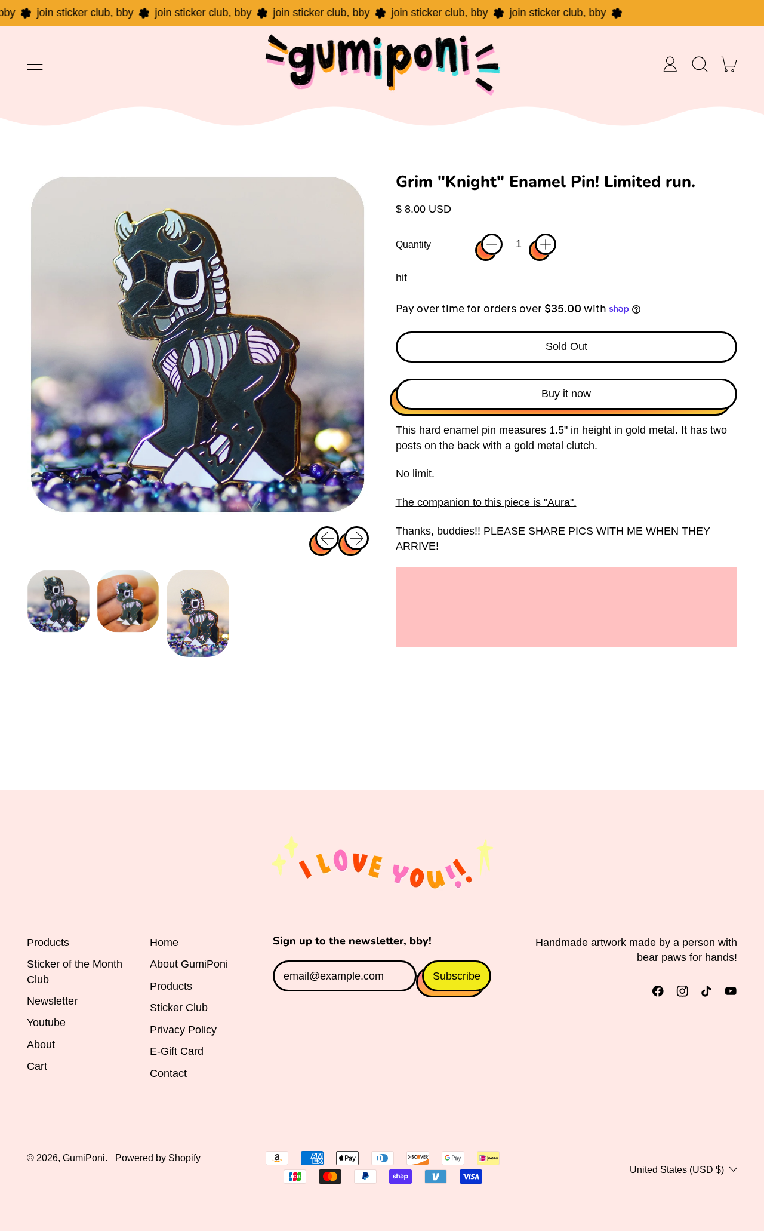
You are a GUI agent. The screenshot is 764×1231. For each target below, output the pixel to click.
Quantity (413, 244)
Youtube (46, 1023)
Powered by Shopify (158, 1157)
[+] (545, 244)
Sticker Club (179, 1008)
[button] (699, 64)
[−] (492, 244)
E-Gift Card (177, 1051)
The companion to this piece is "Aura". (486, 502)
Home (164, 942)
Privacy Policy (183, 1030)
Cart (37, 1066)
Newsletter (52, 1001)
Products (48, 942)
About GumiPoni (189, 964)
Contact (168, 1073)
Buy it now (566, 394)
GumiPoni (84, 1157)
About (41, 1045)
